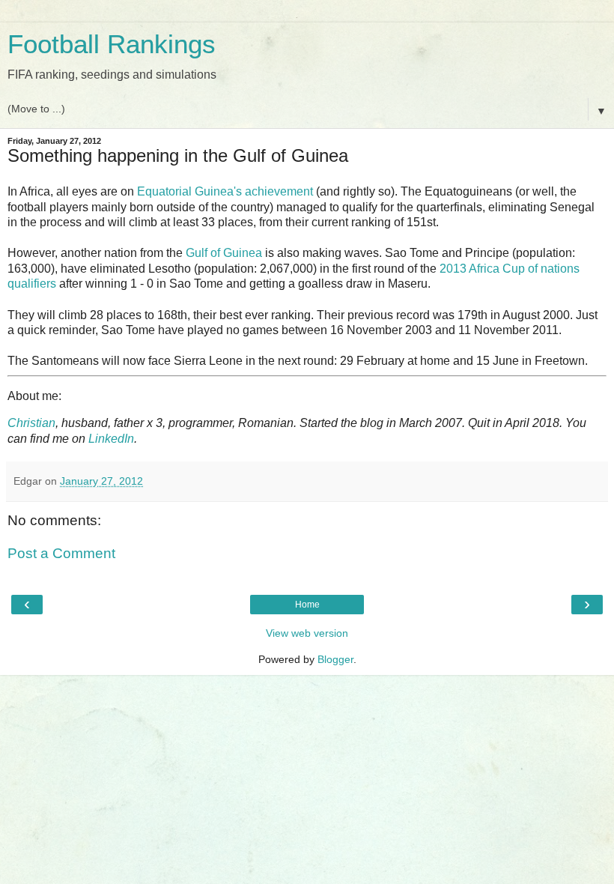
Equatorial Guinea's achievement (225, 191)
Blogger (335, 659)
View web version (307, 633)
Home (307, 604)
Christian (31, 423)
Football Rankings (111, 44)
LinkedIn (111, 438)
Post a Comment (61, 553)
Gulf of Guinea (224, 252)
